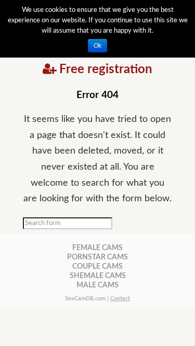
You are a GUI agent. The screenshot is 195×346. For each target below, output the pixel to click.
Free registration (105, 69)
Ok (97, 45)
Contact (120, 298)
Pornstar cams (97, 257)
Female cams (97, 248)
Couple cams (97, 266)
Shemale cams (98, 276)
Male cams (97, 285)
